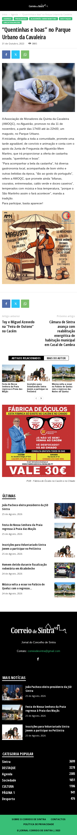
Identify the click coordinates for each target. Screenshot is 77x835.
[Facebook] (6, 54)
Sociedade (9, 780)
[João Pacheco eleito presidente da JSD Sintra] (64, 511)
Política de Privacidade (38, 824)
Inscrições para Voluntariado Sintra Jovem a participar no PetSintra (37, 387)
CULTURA (8, 786)
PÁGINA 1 (8, 792)
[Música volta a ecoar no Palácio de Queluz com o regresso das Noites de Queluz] (63, 373)
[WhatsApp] (25, 54)
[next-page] (41, 398)
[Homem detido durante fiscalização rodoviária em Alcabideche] (64, 570)
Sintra (6, 761)
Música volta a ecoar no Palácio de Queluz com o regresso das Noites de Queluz (62, 387)
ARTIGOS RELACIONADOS (26, 358)
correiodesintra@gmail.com (44, 651)
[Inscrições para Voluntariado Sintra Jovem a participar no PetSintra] (38, 373)
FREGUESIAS (21, 18)
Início (4, 14)
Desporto (8, 799)
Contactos (58, 819)
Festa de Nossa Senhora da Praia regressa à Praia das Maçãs (12, 387)
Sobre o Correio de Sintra (29, 819)
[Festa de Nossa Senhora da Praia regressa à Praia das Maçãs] (13, 373)
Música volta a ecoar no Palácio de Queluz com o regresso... (23, 586)
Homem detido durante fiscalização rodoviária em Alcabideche (24, 566)
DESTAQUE (65, 18)
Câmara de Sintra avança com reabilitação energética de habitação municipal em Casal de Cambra (60, 333)
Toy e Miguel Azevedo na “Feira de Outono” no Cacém (18, 326)
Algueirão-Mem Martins (43, 18)
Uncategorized (11, 22)
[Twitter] (15, 54)
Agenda (14, 14)
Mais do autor (56, 358)
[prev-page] (36, 398)
